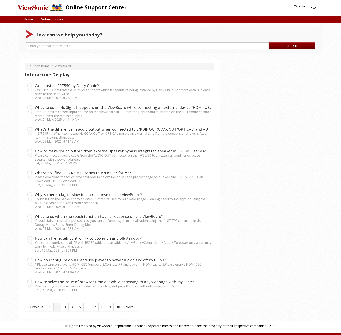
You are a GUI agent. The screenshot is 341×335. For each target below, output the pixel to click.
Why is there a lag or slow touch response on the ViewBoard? (88, 194)
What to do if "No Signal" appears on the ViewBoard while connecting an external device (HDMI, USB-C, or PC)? (132, 107)
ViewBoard (63, 66)
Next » (130, 307)
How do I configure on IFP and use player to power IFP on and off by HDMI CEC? (104, 260)
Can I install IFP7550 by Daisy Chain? (67, 85)
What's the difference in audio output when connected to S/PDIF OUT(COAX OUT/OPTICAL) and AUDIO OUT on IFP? (136, 129)
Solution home (39, 66)
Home (28, 19)
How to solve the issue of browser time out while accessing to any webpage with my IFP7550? (117, 281)
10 (118, 307)
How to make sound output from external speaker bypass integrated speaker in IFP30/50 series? (120, 150)
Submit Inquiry (52, 19)
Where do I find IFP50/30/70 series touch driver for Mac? (84, 172)
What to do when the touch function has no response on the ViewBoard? (99, 216)
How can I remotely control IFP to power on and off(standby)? (88, 238)
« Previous (35, 307)
